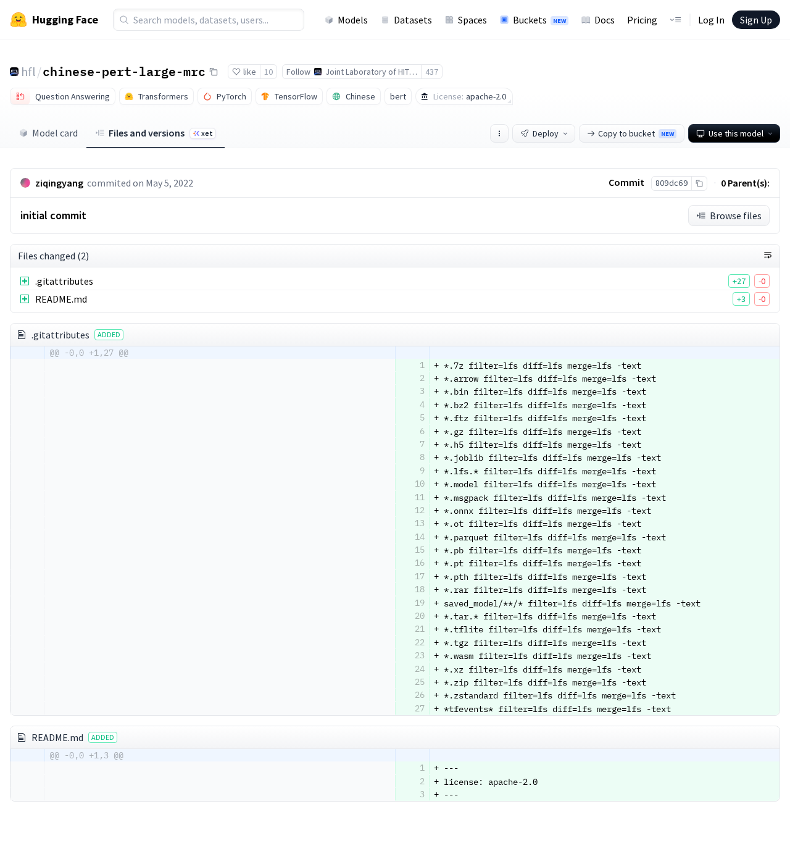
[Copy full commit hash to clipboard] (699, 183)
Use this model (736, 133)
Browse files (736, 215)
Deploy (546, 133)
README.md (61, 299)
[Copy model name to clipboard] (213, 71)
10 (268, 71)
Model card (55, 133)
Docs (604, 20)
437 (431, 71)
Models (353, 20)
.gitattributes (64, 281)
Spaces (472, 20)
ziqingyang (59, 183)
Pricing (642, 20)
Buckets (539, 20)
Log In (711, 20)
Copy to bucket (636, 133)
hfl (28, 71)
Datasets (413, 20)
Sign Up (756, 20)
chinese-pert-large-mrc (124, 71)
